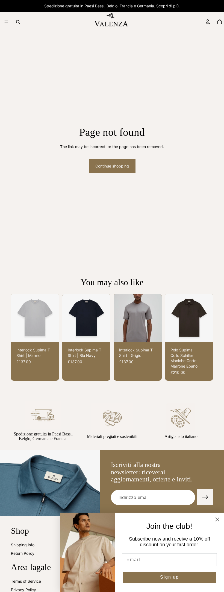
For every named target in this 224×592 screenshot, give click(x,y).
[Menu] (6, 22)
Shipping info (22, 544)
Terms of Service (26, 581)
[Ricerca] (18, 22)
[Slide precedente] (17, 318)
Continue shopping (112, 166)
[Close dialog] (217, 519)
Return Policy (22, 553)
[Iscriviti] (205, 497)
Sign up (169, 577)
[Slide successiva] (53, 318)
